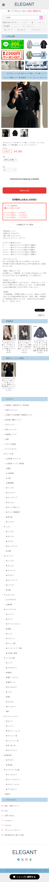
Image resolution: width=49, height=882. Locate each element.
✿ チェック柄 (10, 643)
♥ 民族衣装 (7, 755)
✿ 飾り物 (9, 517)
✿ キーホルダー (11, 687)
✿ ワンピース (10, 493)
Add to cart (24, 190)
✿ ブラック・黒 (11, 736)
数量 (4, 167)
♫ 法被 (6, 439)
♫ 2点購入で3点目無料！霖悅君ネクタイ (18, 415)
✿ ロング (9, 619)
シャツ (16, 26)
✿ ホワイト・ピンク (13, 731)
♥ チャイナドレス (10, 609)
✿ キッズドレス (11, 775)
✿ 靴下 (8, 697)
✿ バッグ (9, 663)
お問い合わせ (9, 815)
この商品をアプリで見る (24, 225)
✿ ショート (10, 614)
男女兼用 (7, 26)
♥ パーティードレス (11, 716)
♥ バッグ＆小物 (9, 658)
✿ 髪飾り (9, 672)
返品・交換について (11, 806)
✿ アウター (10, 541)
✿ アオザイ (10, 760)
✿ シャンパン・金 (12, 741)
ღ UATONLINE (11, 600)
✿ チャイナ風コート (13, 507)
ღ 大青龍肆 (10, 473)
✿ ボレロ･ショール (12, 784)
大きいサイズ (8, 30)
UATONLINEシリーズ (38, 30)
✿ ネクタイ (10, 702)
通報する (41, 315)
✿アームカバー (11, 707)
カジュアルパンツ (28, 26)
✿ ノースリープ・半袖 (14, 648)
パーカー (24, 22)
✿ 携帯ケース (10, 682)
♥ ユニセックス (9, 595)
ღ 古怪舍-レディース (13, 459)
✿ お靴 (8, 551)
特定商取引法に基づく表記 (14, 835)
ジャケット (41, 22)
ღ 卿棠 (8, 468)
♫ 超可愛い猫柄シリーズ (12, 420)
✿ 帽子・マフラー (12, 677)
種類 (4, 156)
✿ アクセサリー (11, 668)
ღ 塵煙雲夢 (10, 483)
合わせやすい (22, 30)
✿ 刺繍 (8, 629)
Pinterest (7, 825)
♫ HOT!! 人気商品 (10, 444)
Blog (6, 811)
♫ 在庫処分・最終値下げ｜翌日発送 (16, 405)
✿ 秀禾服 (9, 765)
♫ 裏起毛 (7, 794)
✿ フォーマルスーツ (13, 779)
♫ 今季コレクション (11, 410)
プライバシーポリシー (12, 830)
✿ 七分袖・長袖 (11, 653)
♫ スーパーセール (10, 449)
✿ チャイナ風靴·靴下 (13, 512)
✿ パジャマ (10, 522)
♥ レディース (8, 556)
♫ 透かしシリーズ (10, 429)
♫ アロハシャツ (9, 425)
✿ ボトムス (10, 502)
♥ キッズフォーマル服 (11, 770)
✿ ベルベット (10, 638)
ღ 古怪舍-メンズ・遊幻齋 (15, 463)
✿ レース (9, 634)
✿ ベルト (9, 692)
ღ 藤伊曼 (9, 604)
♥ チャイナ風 (8, 454)
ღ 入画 (8, 478)
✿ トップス (10, 488)
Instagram (8, 820)
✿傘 (7, 711)
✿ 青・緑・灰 (10, 745)
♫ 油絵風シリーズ (10, 434)
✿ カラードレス (11, 750)
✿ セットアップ (11, 497)
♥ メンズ (7, 527)
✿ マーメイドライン (13, 624)
